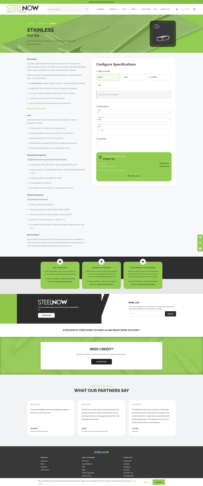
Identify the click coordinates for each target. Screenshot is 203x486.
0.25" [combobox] (100, 119)
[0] (194, 9)
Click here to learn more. (64, 281)
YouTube (126, 470)
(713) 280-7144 (11, 12)
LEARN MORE (46, 315)
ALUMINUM (100, 9)
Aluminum (44, 461)
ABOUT (133, 9)
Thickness (101, 117)
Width (99, 110)
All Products (45, 470)
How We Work (87, 464)
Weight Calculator (88, 473)
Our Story (85, 461)
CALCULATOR (145, 9)
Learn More (101, 362)
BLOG (155, 9)
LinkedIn (126, 464)
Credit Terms (86, 476)
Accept (159, 482)
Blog (83, 470)
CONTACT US (164, 9)
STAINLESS (113, 9)
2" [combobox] (98, 112)
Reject (146, 482)
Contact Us (127, 461)
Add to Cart (135, 176)
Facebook (126, 467)
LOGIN (187, 9)
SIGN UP (170, 314)
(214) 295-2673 (21, 12)
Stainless (44, 467)
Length (100, 124)
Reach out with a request (36, 108)
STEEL (124, 9)
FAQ (83, 467)
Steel (42, 464)
